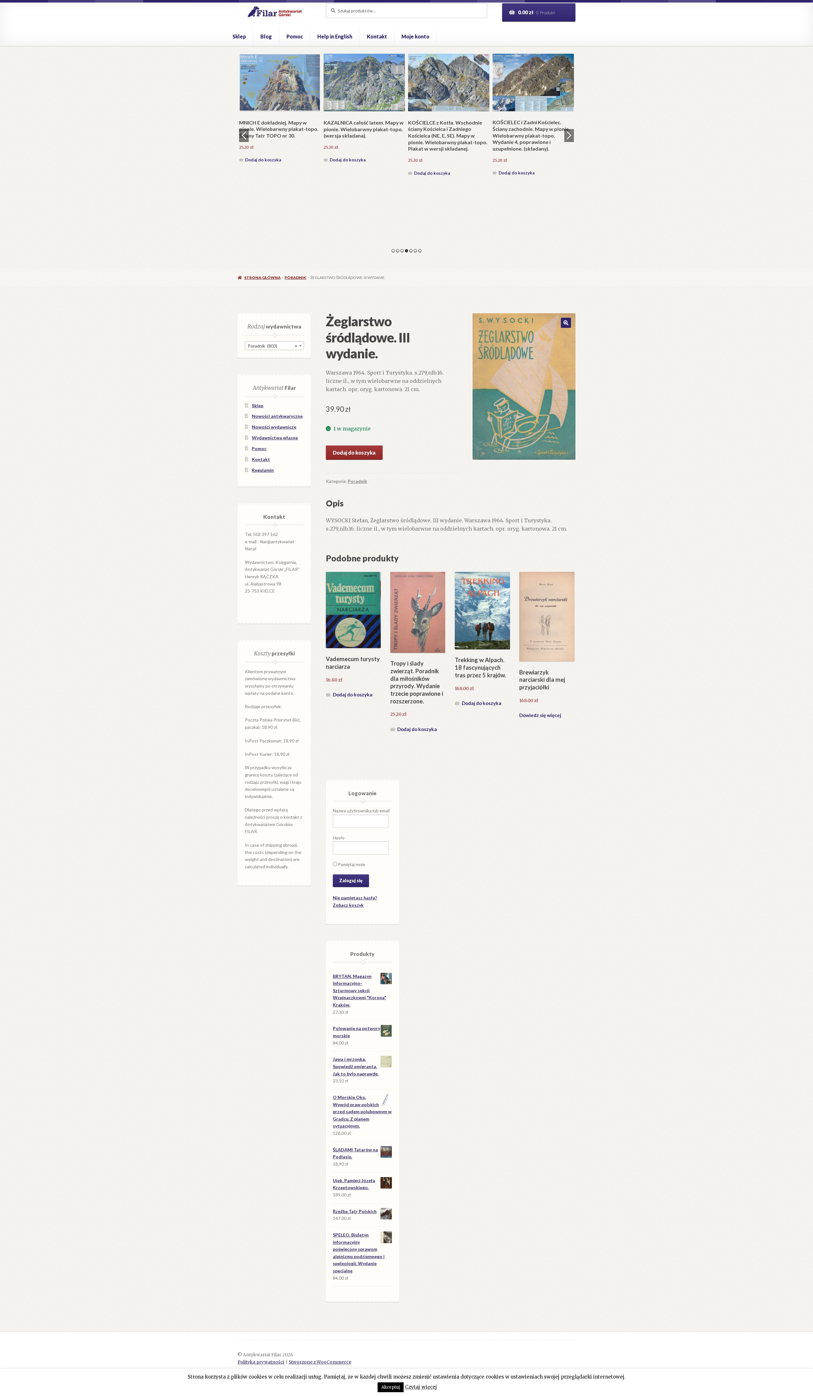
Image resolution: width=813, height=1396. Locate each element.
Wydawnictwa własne (275, 437)
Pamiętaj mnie (351, 864)
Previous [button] (244, 135)
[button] (566, 323)
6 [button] (415, 250)
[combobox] (274, 345)
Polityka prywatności (261, 1362)
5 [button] (411, 250)
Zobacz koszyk (348, 905)
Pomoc (294, 36)
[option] (280, 116)
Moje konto (415, 36)
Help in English (334, 36)
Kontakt (377, 36)
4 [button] (406, 250)
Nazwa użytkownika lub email (361, 810)
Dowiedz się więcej (540, 715)
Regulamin (263, 470)
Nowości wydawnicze (274, 427)
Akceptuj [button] (390, 1387)
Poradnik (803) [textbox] (272, 346)
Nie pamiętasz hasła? (355, 897)
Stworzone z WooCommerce (320, 1362)
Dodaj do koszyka (263, 172)
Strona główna (262, 277)
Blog (266, 36)
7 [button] (419, 250)
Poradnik (295, 277)
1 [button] (393, 250)
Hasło (339, 837)
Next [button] (569, 135)
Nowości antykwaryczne (277, 416)
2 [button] (397, 250)
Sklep (239, 36)
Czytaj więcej (421, 1387)
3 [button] (402, 250)
